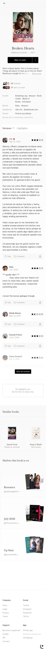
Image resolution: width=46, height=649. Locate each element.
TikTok (26, 616)
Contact (6, 641)
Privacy (6, 613)
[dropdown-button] (35, 60)
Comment (20, 256)
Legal (5, 609)
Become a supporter (11, 630)
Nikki (11, 267)
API (4, 638)
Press (5, 605)
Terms (5, 616)
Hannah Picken (15, 335)
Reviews (8, 128)
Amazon (32, 96)
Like (9, 256)
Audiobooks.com (31, 109)
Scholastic (26, 102)
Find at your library (23, 113)
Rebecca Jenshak (19, 52)
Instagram (27, 609)
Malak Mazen (15, 313)
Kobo (17, 106)
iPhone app (28, 630)
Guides (6, 634)
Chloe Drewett (15, 356)
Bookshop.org (21, 96)
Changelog (27, 638)
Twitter (26, 605)
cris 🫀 (12, 139)
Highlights (22, 128)
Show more (37, 73)
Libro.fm (18, 109)
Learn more (28, 117)
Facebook (27, 613)
